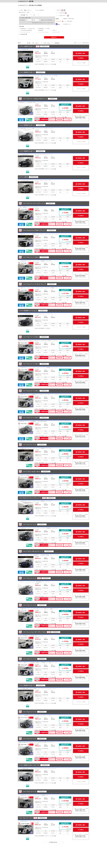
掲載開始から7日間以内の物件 (68, 18)
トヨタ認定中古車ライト (62, 15)
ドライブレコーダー (56, 32)
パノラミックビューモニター (43, 32)
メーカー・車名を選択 (39, 10)
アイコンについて (79, 42)
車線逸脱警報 (40, 30)
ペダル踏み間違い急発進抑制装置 (26, 30)
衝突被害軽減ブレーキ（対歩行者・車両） (27, 28)
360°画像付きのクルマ (67, 24)
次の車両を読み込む (53, 842)
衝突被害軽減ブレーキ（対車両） (44, 28)
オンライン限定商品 (66, 21)
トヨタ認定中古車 (61, 12)
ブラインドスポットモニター (25, 32)
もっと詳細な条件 (22, 34)
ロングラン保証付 (50, 64)
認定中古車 (59, 10)
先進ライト (55, 30)
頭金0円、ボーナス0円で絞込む (46, 20)
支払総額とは (86, 42)
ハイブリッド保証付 (61, 117)
